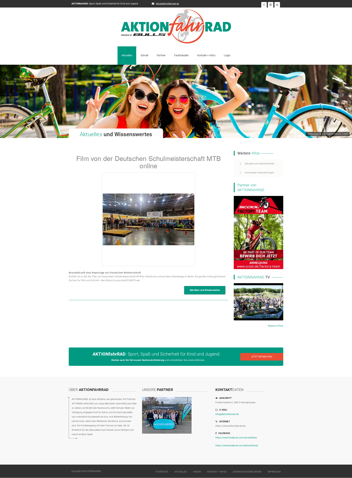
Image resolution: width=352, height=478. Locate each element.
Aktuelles (127, 55)
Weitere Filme (275, 325)
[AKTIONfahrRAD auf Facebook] (264, 5)
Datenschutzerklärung (247, 471)
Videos (197, 471)
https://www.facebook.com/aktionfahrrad (236, 445)
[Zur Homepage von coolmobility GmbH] (258, 232)
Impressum (274, 471)
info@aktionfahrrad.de (167, 3)
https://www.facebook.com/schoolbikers (236, 437)
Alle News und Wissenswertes (205, 290)
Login (227, 55)
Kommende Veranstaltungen (259, 172)
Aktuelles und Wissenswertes (259, 163)
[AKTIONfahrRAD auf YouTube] (277, 5)
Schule (144, 55)
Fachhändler (181, 55)
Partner (161, 55)
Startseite (161, 471)
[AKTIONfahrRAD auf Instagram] (270, 5)
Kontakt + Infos (206, 55)
